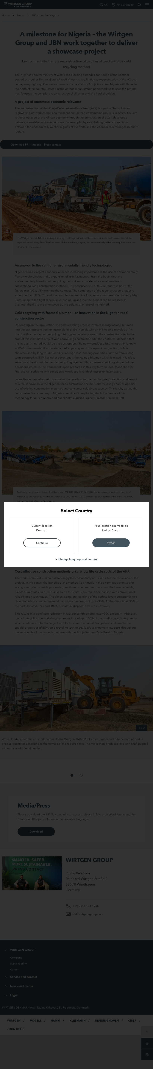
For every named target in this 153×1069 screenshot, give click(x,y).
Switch (111, 543)
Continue (42, 543)
